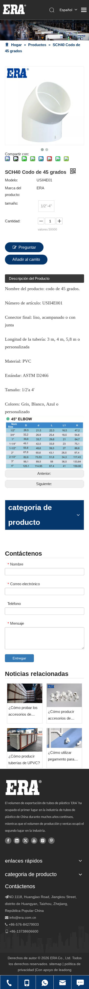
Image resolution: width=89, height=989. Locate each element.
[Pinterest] (51, 840)
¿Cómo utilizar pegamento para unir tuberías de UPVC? (61, 756)
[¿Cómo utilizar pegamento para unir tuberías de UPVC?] (64, 738)
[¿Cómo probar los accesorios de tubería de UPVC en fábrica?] (24, 693)
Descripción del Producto (29, 278)
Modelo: (11, 180)
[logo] (23, 787)
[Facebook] (8, 840)
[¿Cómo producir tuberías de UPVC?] (24, 740)
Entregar (19, 658)
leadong (65, 970)
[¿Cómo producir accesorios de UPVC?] (64, 695)
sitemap (55, 964)
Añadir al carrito (26, 259)
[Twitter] (25, 840)
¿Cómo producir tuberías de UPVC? (24, 759)
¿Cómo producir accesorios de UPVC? (61, 715)
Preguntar (27, 247)
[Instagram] (43, 840)
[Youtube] (34, 840)
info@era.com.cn (22, 917)
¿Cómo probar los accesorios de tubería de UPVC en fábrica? (24, 712)
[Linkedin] (17, 840)
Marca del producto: (13, 191)
